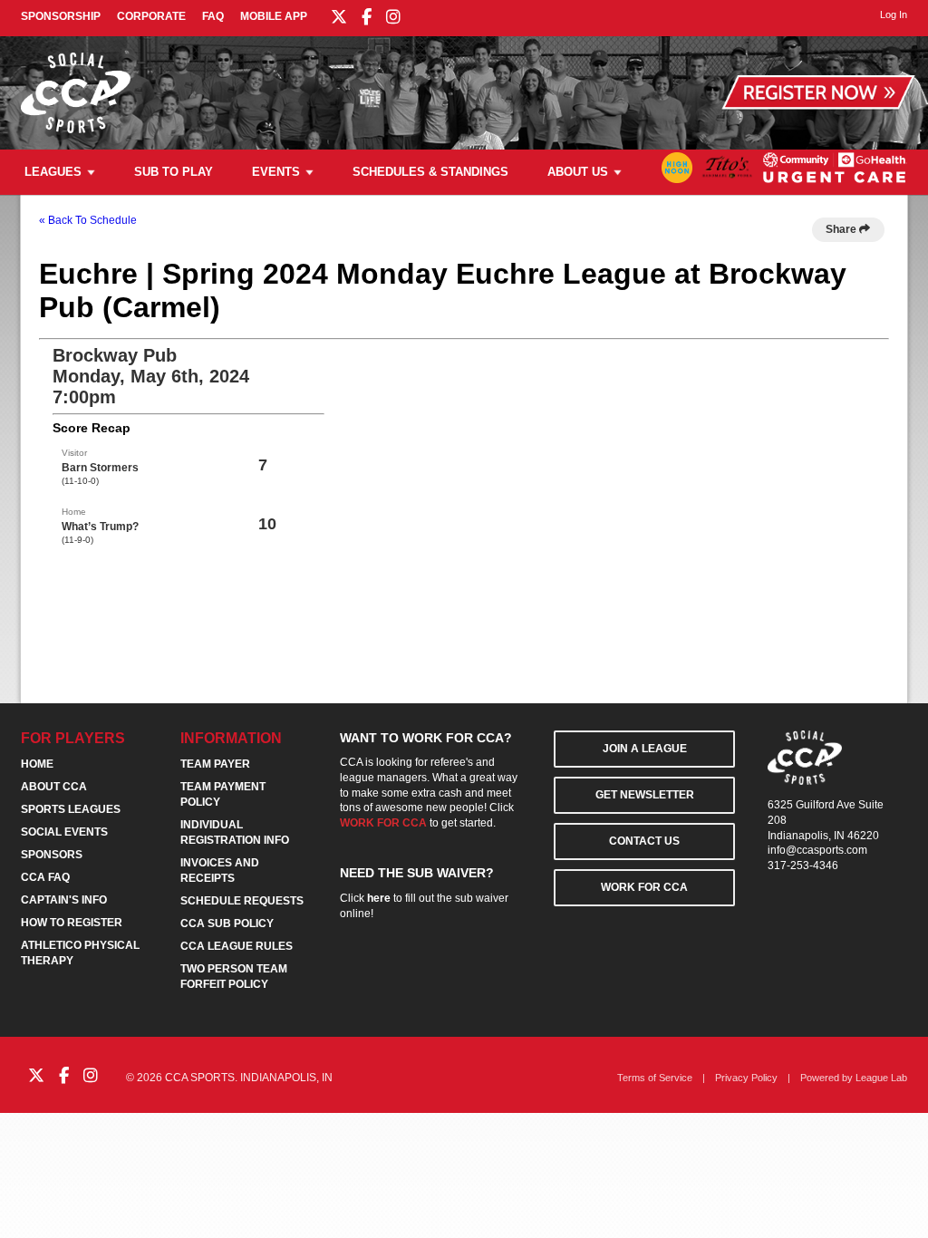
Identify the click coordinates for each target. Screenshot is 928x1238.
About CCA (54, 786)
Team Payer (215, 764)
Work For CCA (644, 887)
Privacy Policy (746, 1077)
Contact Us (644, 841)
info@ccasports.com (817, 850)
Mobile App (273, 16)
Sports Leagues (71, 809)
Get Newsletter (644, 794)
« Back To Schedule (88, 220)
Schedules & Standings (430, 172)
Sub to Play (173, 172)
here (379, 898)
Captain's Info (64, 900)
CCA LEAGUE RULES (236, 946)
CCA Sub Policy (227, 923)
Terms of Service (654, 1077)
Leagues (53, 172)
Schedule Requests (242, 901)
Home (37, 764)
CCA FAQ (45, 877)
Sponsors (51, 854)
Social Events (64, 832)
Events (276, 172)
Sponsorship (61, 16)
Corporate (151, 16)
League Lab (881, 1077)
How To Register (71, 922)
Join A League (645, 748)
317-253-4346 (803, 865)
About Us (577, 172)
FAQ (213, 16)
